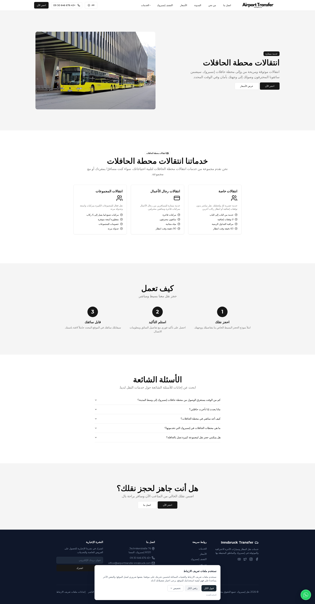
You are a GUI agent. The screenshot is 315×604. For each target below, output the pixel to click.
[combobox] (91, 5)
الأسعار (183, 5)
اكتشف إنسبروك (165, 5)
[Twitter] (245, 559)
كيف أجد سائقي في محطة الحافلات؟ (200, 418)
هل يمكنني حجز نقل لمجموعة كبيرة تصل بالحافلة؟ (193, 437)
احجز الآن (41, 5)
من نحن (212, 5)
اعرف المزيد (211, 594)
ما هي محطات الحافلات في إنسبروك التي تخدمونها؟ (192, 428)
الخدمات (145, 5)
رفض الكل (192, 588)
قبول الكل (209, 588)
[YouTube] (239, 559)
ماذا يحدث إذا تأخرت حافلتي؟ (204, 409)
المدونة (197, 5)
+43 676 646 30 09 (64, 5)
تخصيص (177, 588)
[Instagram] (251, 559)
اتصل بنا (227, 5)
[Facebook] (257, 559)
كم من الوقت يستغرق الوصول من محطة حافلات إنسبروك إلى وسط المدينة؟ (178, 400)
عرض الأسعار (246, 86)
